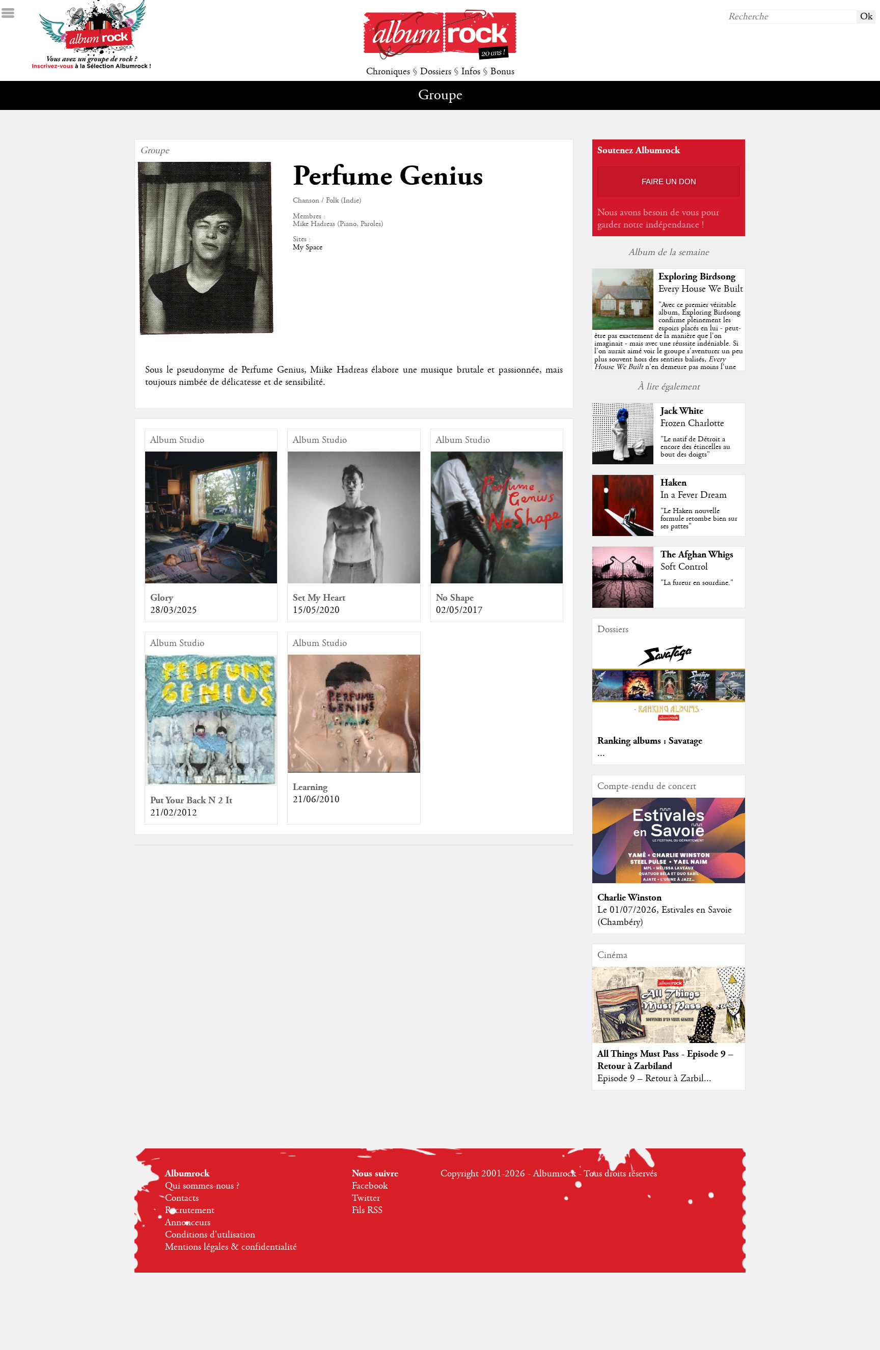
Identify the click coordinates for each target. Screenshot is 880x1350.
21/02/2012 (173, 813)
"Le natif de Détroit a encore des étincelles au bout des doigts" (695, 447)
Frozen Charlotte (692, 423)
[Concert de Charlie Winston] (668, 881)
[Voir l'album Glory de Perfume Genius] (211, 581)
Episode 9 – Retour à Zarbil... (654, 1079)
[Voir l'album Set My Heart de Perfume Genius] (354, 581)
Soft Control (684, 567)
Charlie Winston (629, 898)
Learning (310, 787)
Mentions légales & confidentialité (231, 1247)
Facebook (370, 1186)
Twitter (366, 1198)
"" (668, 347)
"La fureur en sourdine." (697, 583)
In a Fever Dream (694, 495)
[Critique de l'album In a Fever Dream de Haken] (622, 533)
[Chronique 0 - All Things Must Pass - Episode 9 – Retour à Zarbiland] (668, 1013)
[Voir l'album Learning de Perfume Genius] (354, 770)
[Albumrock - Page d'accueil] (440, 57)
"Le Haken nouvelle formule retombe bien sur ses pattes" (699, 518)
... (601, 753)
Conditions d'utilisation (210, 1235)
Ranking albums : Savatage (649, 741)
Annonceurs (187, 1223)
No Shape (455, 598)
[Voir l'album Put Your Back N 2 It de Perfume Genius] (211, 783)
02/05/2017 (459, 610)
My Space (307, 247)
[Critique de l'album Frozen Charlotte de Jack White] (622, 462)
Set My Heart (319, 598)
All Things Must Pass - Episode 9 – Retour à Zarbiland (665, 1060)
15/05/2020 (316, 610)
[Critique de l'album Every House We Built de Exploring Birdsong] (622, 327)
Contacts (182, 1198)
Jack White (682, 411)
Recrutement (189, 1210)
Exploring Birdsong (696, 277)
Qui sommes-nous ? (202, 1186)
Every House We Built (700, 289)
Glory (161, 598)
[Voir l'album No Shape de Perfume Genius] (497, 581)
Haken (673, 483)
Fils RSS (367, 1210)
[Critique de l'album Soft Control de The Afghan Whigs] (622, 605)
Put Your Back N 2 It (191, 800)
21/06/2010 (316, 800)
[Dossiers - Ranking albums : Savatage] (668, 724)
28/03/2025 (173, 610)
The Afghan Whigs (697, 554)
